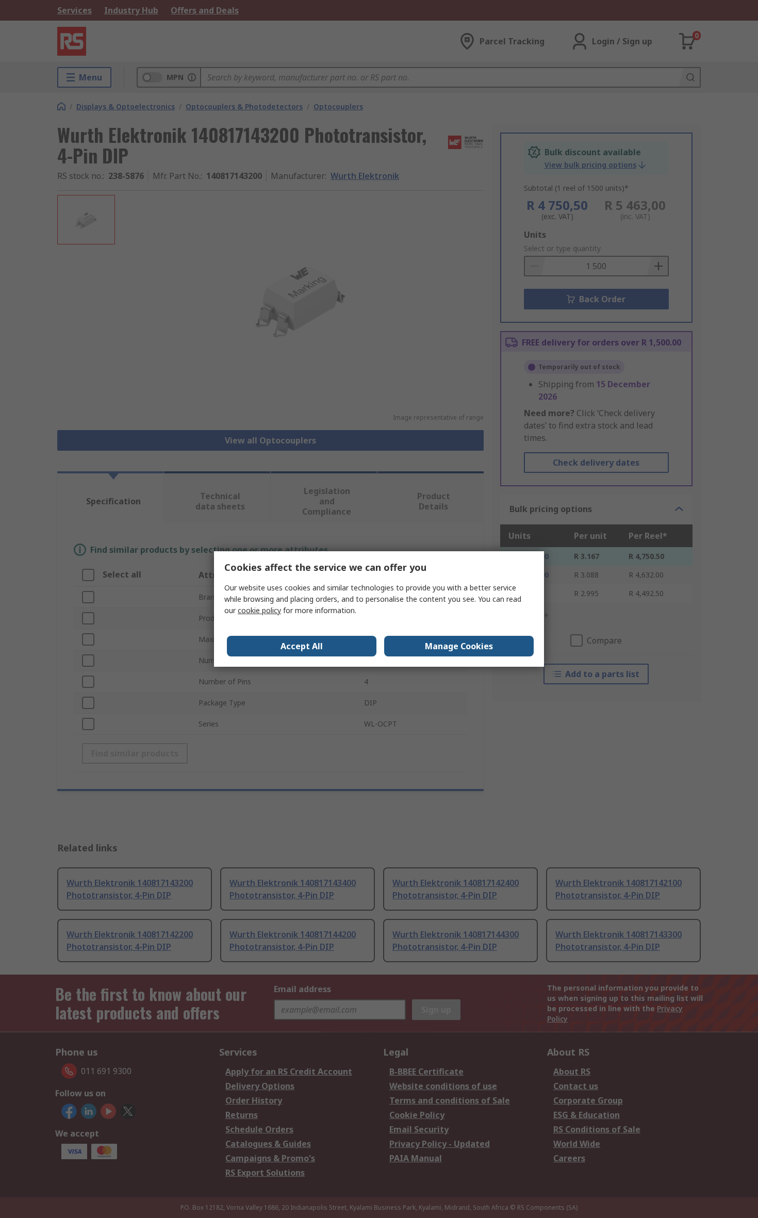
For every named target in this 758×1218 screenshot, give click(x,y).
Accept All (302, 646)
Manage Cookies (459, 646)
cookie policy (259, 610)
